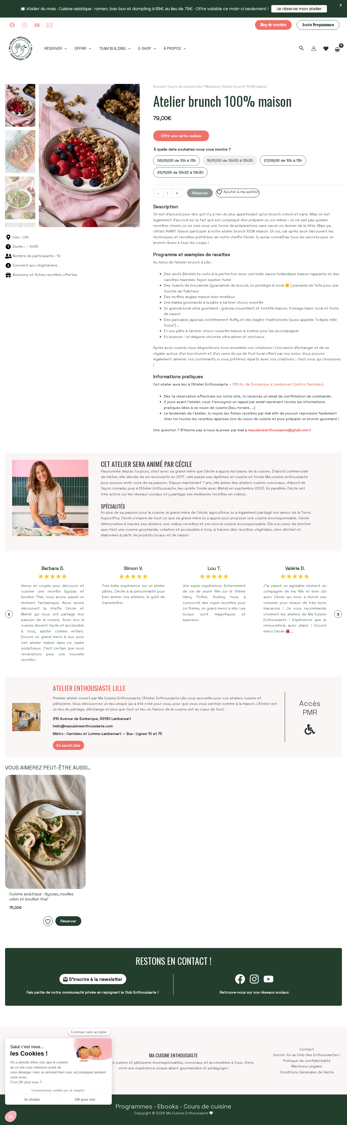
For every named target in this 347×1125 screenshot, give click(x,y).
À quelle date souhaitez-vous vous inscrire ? (192, 149)
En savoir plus (68, 745)
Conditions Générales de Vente (307, 1072)
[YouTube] (37, 25)
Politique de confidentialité (306, 1060)
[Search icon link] (301, 49)
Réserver (200, 193)
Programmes (134, 1106)
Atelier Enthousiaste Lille (89, 688)
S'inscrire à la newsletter (95, 979)
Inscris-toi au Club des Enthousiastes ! (306, 1055)
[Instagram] (24, 25)
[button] (273, 25)
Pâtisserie (212, 86)
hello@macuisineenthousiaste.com (83, 726)
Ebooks (167, 1106)
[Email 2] (49, 25)
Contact (306, 1049)
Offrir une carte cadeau (181, 136)
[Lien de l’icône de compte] (313, 48)
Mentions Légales (306, 1066)
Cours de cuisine (207, 1106)
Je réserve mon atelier (299, 9)
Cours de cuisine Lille (184, 86)
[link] (325, 48)
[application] (64, 48)
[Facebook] (12, 25)
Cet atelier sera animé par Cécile (146, 464)
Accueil (159, 86)
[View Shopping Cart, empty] (337, 49)
